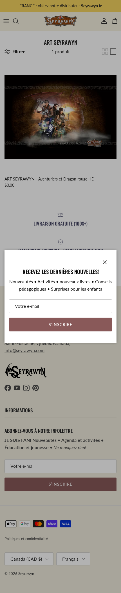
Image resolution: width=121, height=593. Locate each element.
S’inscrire (60, 324)
